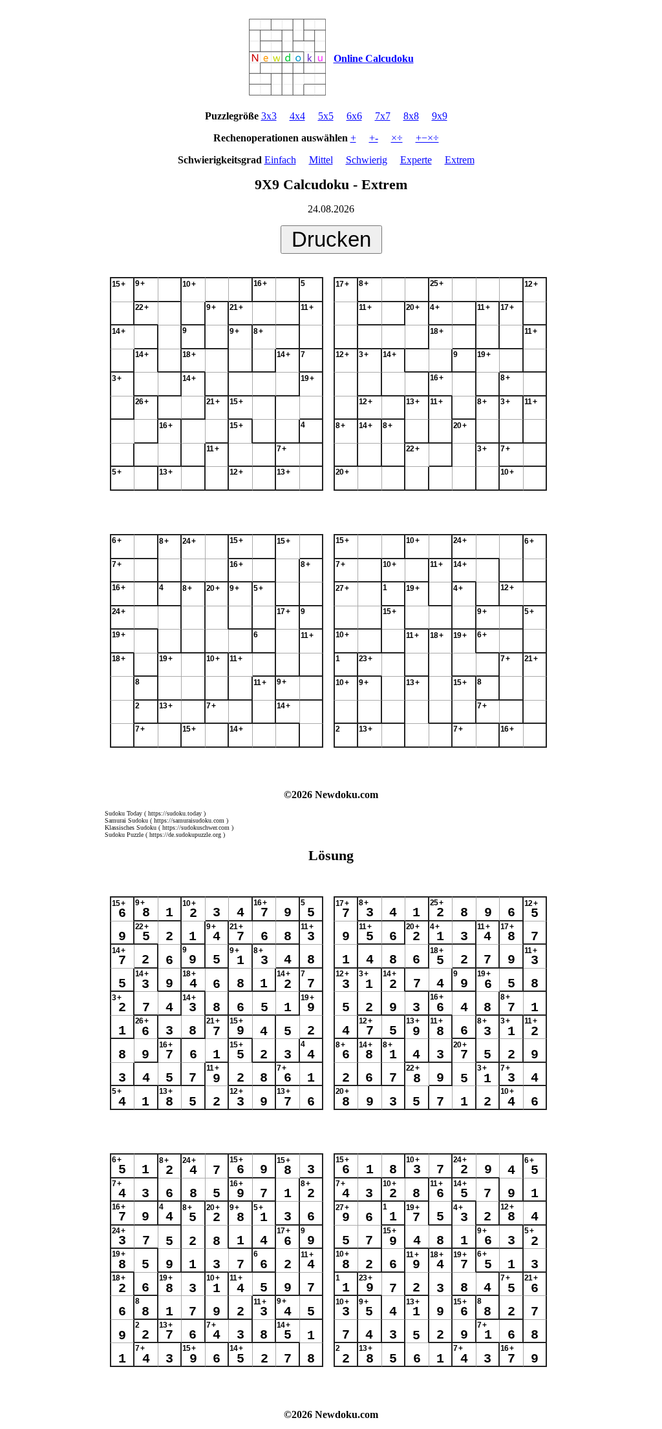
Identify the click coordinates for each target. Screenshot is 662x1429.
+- (373, 137)
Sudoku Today (123, 813)
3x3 (269, 115)
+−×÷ (427, 137)
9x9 (439, 115)
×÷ (397, 137)
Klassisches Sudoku (130, 827)
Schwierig (366, 159)
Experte (416, 159)
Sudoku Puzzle (124, 834)
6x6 (354, 115)
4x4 (297, 115)
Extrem (460, 159)
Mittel (321, 159)
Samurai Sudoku (126, 820)
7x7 (382, 115)
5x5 (326, 115)
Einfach (280, 159)
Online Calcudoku (374, 58)
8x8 (411, 115)
